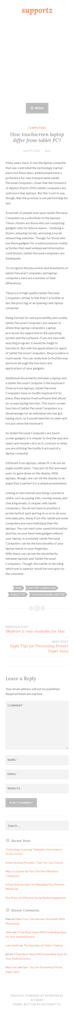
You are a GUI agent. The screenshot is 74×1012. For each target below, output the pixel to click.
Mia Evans (12, 967)
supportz (37, 10)
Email (12, 774)
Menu (39, 108)
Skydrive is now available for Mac (35, 629)
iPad (18, 588)
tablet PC (17, 594)
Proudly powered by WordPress (37, 995)
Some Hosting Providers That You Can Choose (34, 862)
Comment (16, 705)
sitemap (37, 1000)
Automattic (51, 1004)
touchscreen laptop (48, 594)
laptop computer (41, 588)
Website (13, 788)
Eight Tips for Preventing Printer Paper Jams (39, 646)
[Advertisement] (37, 59)
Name (12, 759)
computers (37, 127)
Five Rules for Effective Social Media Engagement (36, 897)
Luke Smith (12, 945)
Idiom (9, 932)
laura (48, 150)
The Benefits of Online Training (43, 945)
